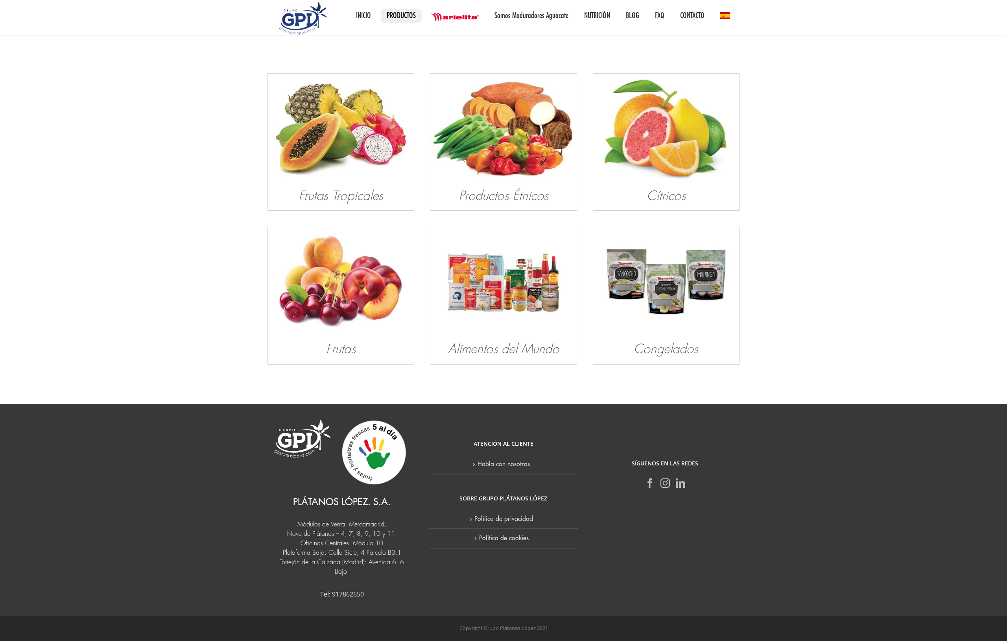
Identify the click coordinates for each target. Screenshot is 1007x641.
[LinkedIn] (680, 483)
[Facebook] (650, 483)
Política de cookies (504, 538)
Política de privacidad (503, 518)
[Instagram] (665, 483)
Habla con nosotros (504, 464)
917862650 (348, 594)
